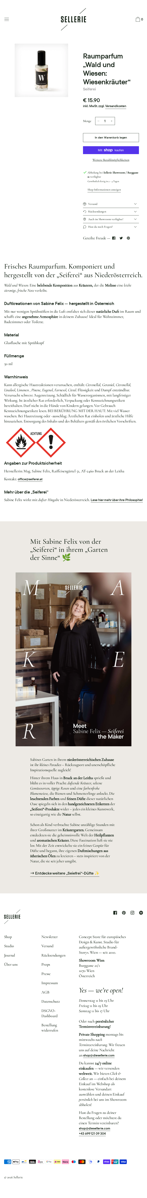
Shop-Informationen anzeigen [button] (104, 189)
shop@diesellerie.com (99, 1055)
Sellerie (18, 1177)
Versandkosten (115, 106)
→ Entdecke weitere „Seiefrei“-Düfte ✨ (64, 873)
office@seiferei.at (30, 479)
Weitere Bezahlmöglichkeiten (111, 160)
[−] (98, 121)
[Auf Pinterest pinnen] (128, 238)
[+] (112, 121)
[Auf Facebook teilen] (114, 238)
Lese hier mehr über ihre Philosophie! (117, 499)
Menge (87, 121)
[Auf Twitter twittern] (121, 238)
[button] (139, 19)
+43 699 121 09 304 (92, 1133)
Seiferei (89, 89)
